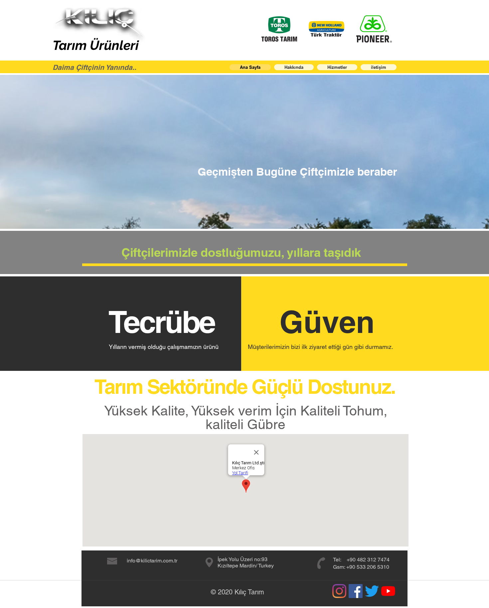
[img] (279, 29)
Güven (327, 321)
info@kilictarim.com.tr (152, 560)
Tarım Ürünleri (96, 45)
